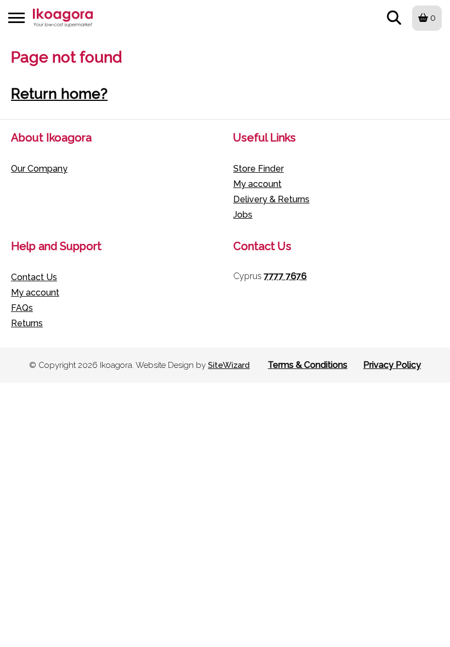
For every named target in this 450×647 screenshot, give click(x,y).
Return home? (59, 94)
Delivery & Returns (271, 199)
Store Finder (258, 168)
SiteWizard (229, 365)
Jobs (242, 214)
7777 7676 (285, 276)
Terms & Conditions (307, 365)
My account (257, 184)
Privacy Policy (392, 365)
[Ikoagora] (63, 17)
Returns (27, 323)
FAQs (22, 308)
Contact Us (34, 277)
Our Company (39, 168)
